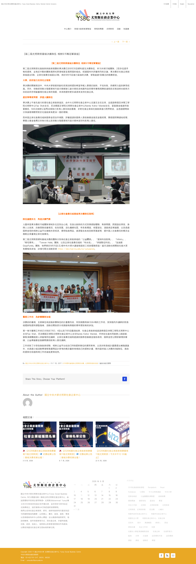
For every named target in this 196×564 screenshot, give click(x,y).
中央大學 (168, 492)
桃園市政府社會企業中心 (137, 514)
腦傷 (130, 536)
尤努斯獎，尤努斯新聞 (136, 509)
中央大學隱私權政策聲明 (29, 554)
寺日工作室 (132, 505)
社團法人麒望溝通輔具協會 (138, 531)
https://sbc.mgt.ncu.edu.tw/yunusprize (76, 249)
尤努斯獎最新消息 (91, 363)
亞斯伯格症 (132, 496)
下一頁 (125, 42)
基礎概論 (131, 500)
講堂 (130, 540)
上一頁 (116, 42)
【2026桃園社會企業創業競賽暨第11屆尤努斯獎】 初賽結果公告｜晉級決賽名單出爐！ (112, 454)
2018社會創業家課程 (136, 487)
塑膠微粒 (142, 500)
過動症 (145, 540)
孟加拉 (152, 500)
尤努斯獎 (165, 505)
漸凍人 (158, 522)
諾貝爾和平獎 (157, 536)
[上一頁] (25, 442)
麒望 (153, 540)
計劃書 (145, 536)
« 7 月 (76, 510)
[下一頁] (127, 442)
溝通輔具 (148, 522)
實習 (160, 500)
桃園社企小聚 (133, 518)
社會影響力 (168, 531)
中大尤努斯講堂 (155, 492)
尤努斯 (143, 505)
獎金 (166, 522)
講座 (137, 540)
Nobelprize (132, 492)
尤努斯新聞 (154, 505)
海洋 (139, 522)
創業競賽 (161, 496)
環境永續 (131, 527)
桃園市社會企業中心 (159, 514)
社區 (153, 527)
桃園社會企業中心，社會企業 (153, 518)
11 (81, 495)
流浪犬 (130, 522)
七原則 (142, 492)
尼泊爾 (152, 509)
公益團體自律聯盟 (148, 496)
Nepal (162, 487)
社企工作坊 (143, 527)
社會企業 (156, 531)
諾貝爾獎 (169, 536)
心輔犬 (161, 509)
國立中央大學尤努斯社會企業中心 (37, 363)
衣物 (137, 536)
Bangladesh (152, 487)
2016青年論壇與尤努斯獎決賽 (73, 363)
